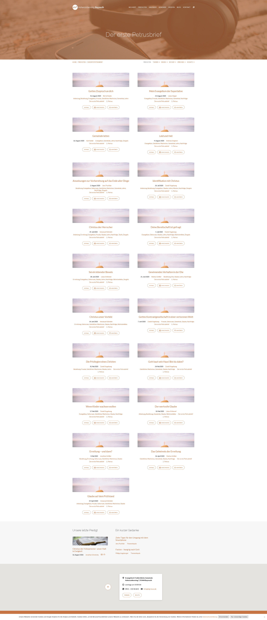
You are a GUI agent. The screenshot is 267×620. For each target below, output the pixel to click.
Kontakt (186, 7)
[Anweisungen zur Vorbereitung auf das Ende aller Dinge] (100, 175)
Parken (126, 595)
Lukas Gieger (172, 96)
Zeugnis (125, 141)
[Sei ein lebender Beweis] (100, 266)
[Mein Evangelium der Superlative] (166, 85)
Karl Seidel (89, 141)
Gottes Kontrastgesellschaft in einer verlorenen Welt (166, 316)
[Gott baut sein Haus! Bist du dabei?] (166, 356)
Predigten (142, 7)
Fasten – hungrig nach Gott (128, 549)
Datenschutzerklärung (210, 617)
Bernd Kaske (107, 96)
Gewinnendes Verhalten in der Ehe (166, 272)
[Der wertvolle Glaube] (166, 401)
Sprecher (181, 62)
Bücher (172, 62)
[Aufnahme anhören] (104, 554)
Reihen (163, 62)
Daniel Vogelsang (171, 185)
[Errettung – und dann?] (100, 446)
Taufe (120, 235)
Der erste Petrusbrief (95, 62)
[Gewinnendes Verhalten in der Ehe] (166, 266)
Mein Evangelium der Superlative (166, 91)
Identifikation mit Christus (166, 180)
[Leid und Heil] (166, 130)
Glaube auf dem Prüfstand (100, 496)
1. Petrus (109, 101)
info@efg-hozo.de (150, 589)
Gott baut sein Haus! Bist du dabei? (166, 361)
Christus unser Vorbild (100, 316)
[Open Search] (194, 7)
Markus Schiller (156, 277)
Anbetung (76, 98)
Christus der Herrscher (101, 227)
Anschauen (100, 107)
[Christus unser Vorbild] (100, 311)
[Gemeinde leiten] (100, 130)
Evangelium (92, 98)
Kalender (152, 7)
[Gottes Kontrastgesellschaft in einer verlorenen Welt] (166, 311)
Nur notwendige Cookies (239, 617)
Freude (98, 98)
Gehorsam (94, 188)
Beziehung (84, 98)
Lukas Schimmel (106, 277)
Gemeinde (162, 7)
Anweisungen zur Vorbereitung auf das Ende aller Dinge (101, 180)
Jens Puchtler (106, 185)
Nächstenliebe (179, 235)
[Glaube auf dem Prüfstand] (100, 490)
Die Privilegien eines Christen (101, 361)
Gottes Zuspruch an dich (100, 91)
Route (137, 595)
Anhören (114, 107)
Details (86, 107)
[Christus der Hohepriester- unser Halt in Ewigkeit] (90, 544)
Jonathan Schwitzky (92, 555)
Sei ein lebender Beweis (101, 272)
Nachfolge (184, 98)
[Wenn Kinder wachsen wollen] (100, 401)
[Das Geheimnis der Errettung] (166, 446)
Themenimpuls (132, 544)
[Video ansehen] (102, 554)
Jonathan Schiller (105, 456)
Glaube (165, 188)
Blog (179, 7)
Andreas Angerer (172, 141)
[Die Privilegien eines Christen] (100, 356)
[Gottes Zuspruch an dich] (100, 85)
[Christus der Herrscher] (100, 221)
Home (74, 62)
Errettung (84, 235)
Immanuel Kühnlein (106, 232)
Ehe (172, 277)
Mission (171, 7)
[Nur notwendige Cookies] (264, 617)
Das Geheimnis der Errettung (166, 451)
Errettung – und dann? (100, 451)
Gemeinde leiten (100, 136)
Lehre (126, 98)
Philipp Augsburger (122, 553)
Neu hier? (132, 7)
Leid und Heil (166, 136)
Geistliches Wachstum (109, 98)
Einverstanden (223, 617)
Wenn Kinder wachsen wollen (101, 406)
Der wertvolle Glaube (166, 406)
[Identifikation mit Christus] (166, 175)
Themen (155, 62)
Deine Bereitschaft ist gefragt (166, 227)
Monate (190, 62)
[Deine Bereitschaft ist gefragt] (166, 221)
